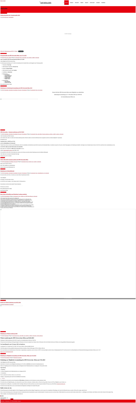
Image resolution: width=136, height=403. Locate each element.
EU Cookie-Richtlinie (13, 401)
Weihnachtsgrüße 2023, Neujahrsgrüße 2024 (10, 15)
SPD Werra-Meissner (29, 196)
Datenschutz (7, 401)
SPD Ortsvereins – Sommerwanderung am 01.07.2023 (12, 132)
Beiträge (66, 2)
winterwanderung (40, 335)
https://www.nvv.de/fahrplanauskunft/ (6, 351)
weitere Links (92, 2)
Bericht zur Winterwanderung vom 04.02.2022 (10, 302)
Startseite (4, 11)
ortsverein (30, 161)
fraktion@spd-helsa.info (61, 383)
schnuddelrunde (40, 173)
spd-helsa (30, 57)
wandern (57, 134)
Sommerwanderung (45, 134)
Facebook (97, 2)
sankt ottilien (24, 57)
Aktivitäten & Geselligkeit (13, 90)
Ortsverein (76, 2)
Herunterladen (21, 51)
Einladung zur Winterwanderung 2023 (8, 333)
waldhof (33, 57)
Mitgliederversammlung (18, 357)
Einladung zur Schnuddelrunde (7, 171)
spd (27, 57)
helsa (21, 57)
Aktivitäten (6, 90)
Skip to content (2, 0)
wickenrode (37, 57)
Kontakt (86, 2)
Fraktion (71, 2)
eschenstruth (17, 57)
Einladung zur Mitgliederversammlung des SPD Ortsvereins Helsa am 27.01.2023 (18, 355)
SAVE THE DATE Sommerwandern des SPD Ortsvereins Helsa (14, 159)
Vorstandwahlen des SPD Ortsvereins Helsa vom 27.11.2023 (13, 55)
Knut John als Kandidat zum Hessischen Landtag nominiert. (13, 194)
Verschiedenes (11, 17)
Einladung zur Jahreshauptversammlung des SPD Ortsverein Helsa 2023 (16, 88)
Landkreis (22, 196)
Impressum (2, 401)
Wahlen (81, 2)
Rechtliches (103, 2)
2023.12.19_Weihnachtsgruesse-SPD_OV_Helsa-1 (9, 51)
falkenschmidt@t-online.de (7, 150)
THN (3, 17)
